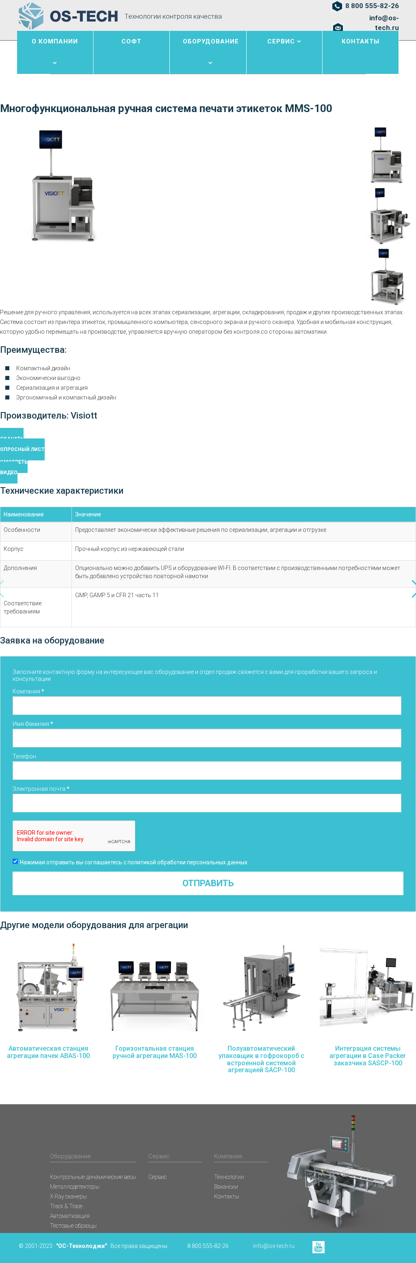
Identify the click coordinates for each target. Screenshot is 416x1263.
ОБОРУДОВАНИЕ (211, 41)
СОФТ (131, 41)
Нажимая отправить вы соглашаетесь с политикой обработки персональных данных (133, 862)
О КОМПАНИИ (55, 41)
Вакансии (226, 1186)
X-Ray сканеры (68, 1196)
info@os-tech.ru (384, 23)
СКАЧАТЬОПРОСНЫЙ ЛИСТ (22, 444)
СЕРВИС (281, 41)
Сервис (157, 1177)
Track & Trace (66, 1206)
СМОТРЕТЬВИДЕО (14, 467)
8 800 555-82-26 (372, 6)
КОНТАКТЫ (360, 41)
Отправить (208, 883)
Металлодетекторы (75, 1186)
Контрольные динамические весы (93, 1177)
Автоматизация (70, 1216)
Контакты (226, 1196)
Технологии (229, 1177)
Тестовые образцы (73, 1225)
